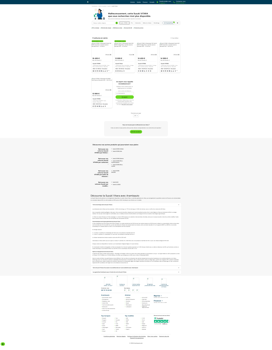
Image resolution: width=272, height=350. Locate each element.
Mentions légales (121, 336)
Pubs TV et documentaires (108, 308)
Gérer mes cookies (152, 336)
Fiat (117, 318)
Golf (143, 322)
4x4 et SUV (144, 297)
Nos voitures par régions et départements (146, 306)
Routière (128, 301)
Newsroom (104, 306)
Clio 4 (143, 320)
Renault (104, 318)
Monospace (129, 305)
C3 (126, 325)
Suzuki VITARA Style (117, 151)
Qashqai (144, 329)
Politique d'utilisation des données (136, 336)
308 (127, 322)
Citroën (104, 322)
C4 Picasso (128, 327)
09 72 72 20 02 (106, 290)
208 (127, 318)
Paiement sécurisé (164, 336)
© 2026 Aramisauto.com (136, 343)
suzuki (109, 6)
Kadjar (143, 323)
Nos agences (105, 299)
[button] (128, 23)
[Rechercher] (117, 23)
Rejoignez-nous (106, 301)
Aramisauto (94, 6)
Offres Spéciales (146, 301)
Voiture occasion (102, 6)
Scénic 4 (144, 327)
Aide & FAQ (105, 303)
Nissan (104, 331)
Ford (117, 323)
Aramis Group (105, 310)
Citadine (128, 297)
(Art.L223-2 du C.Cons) (127, 104)
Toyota (117, 329)
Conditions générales (109, 336)
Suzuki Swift (115, 182)
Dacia (103, 325)
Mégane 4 (144, 325)
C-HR (143, 318)
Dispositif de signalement (137, 338)
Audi (103, 329)
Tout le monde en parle (107, 305)
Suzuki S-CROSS (116, 184)
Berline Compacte (130, 299)
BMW (117, 325)
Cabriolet (144, 299)
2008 (127, 320)
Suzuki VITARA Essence (118, 158)
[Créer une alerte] (3, 344)
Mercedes (118, 327)
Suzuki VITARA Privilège (118, 148)
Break (127, 303)
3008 (127, 323)
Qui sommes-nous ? (107, 297)
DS (116, 331)
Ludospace (128, 306)
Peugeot (104, 320)
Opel (103, 323)
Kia (116, 322)
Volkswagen (105, 327)
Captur (127, 329)
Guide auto (144, 303)
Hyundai (118, 320)
